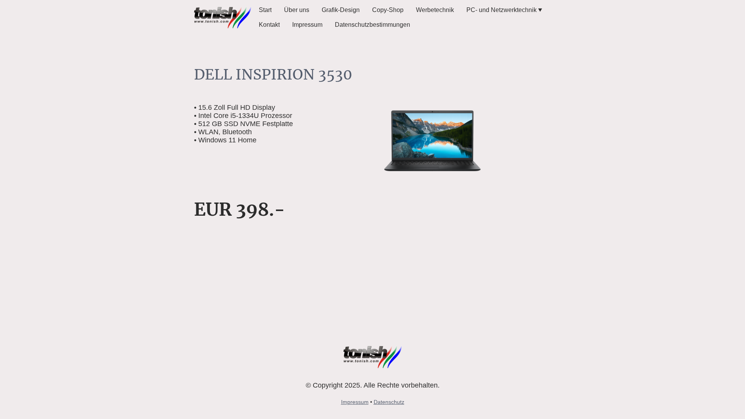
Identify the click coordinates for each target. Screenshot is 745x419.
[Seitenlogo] (222, 18)
